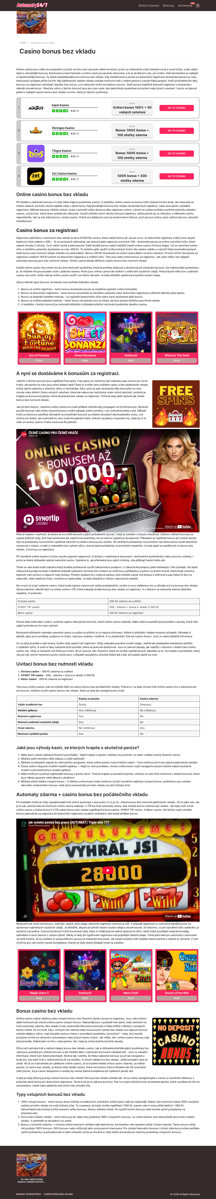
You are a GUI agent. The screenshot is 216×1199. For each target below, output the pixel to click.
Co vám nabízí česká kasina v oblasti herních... (31, 1180)
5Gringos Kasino (63, 128)
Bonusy (168, 5)
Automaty (185, 5)
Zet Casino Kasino (64, 173)
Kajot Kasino (60, 105)
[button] (198, 5)
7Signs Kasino (61, 150)
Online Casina (149, 5)
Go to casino (176, 107)
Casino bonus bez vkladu (58, 1194)
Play (39, 360)
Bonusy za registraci (28, 1194)
